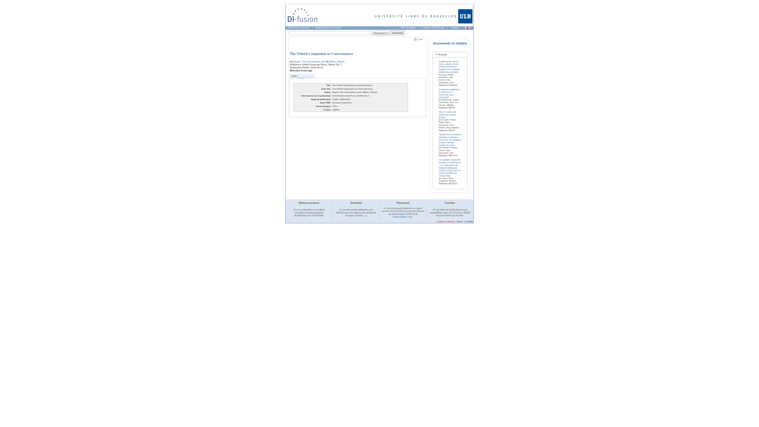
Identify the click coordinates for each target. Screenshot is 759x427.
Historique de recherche (328, 27)
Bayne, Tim (300, 61)
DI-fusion (442, 54)
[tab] (450, 55)
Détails (294, 76)
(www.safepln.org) (402, 216)
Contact (454, 27)
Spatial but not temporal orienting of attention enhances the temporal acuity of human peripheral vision (450, 139)
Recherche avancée (298, 27)
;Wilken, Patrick (336, 61)
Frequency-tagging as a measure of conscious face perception (449, 93)
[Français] (465, 27)
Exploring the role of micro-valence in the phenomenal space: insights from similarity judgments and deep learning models (449, 68)
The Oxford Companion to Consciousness (321, 53)
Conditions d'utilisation (445, 222)
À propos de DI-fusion (433, 27)
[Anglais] (470, 27)
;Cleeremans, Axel (316, 61)
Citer (420, 39)
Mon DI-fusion (408, 27)
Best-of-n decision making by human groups (448, 114)
